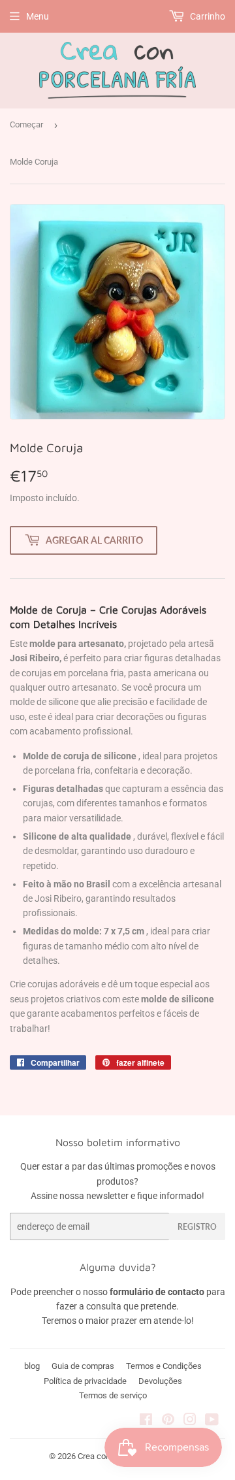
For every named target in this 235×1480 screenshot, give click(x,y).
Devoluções (160, 1381)
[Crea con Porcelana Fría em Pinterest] (168, 1421)
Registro (197, 1227)
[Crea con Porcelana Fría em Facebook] (146, 1421)
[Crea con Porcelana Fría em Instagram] (189, 1421)
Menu (37, 16)
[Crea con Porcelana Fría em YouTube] (212, 1421)
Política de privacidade (85, 1381)
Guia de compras (83, 1366)
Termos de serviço (113, 1395)
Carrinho (206, 16)
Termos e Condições (164, 1366)
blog (32, 1366)
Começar (26, 124)
